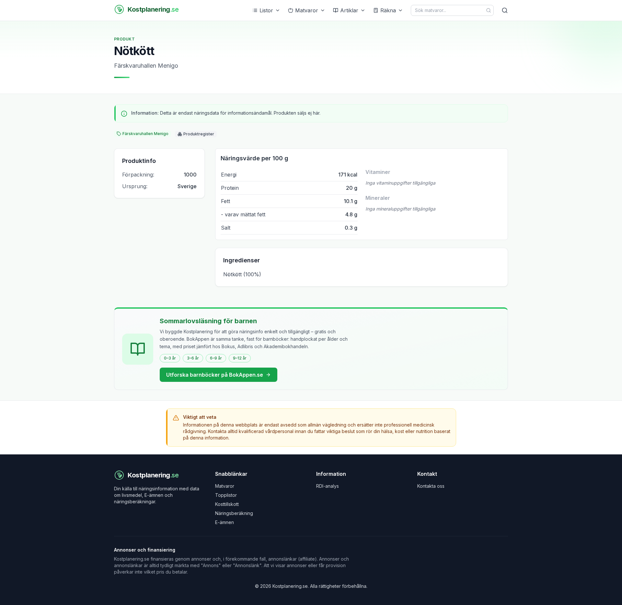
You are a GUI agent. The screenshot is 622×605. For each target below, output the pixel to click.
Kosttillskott (227, 504)
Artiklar (349, 10)
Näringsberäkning (234, 513)
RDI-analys (327, 486)
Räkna (388, 10)
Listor (266, 10)
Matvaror (306, 10)
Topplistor (226, 495)
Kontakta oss (430, 486)
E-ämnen (224, 522)
